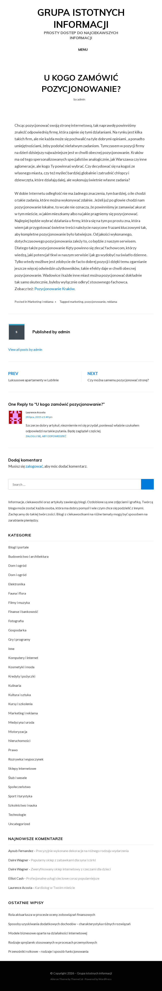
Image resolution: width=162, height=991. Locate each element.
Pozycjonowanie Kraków (54, 288)
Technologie (17, 814)
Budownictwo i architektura (28, 556)
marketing (76, 301)
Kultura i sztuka (19, 695)
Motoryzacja (17, 732)
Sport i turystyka (20, 796)
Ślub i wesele (17, 778)
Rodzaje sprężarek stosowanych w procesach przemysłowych (52, 942)
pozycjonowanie (95, 301)
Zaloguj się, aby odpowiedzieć (46, 436)
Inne (11, 649)
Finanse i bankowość (23, 612)
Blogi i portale (18, 547)
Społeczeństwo (19, 787)
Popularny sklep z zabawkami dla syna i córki (63, 860)
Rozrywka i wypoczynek (25, 759)
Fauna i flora (17, 593)
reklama (112, 301)
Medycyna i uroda (21, 722)
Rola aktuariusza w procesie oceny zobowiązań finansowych (51, 914)
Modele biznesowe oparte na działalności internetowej (47, 933)
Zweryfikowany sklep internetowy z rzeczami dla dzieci (71, 869)
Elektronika (16, 584)
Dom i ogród (17, 565)
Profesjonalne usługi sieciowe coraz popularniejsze (62, 878)
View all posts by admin (25, 349)
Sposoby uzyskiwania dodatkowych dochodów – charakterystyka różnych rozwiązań (69, 924)
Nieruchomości (19, 741)
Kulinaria (14, 685)
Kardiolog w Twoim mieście (55, 888)
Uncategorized (19, 824)
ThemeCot (77, 979)
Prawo (13, 750)
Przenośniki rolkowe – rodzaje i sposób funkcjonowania (48, 951)
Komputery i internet (23, 658)
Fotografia (16, 621)
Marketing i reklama (40, 301)
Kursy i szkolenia (20, 704)
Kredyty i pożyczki (21, 676)
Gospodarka (17, 630)
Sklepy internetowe (22, 768)
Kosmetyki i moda (21, 667)
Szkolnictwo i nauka (22, 805)
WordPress (105, 979)
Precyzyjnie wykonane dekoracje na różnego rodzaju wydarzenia (82, 851)
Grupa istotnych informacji (94, 973)
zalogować (34, 466)
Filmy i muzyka (19, 602)
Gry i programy (19, 639)
